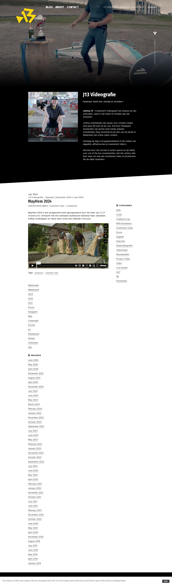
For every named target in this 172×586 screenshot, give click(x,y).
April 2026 (33, 369)
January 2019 (34, 563)
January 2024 (34, 413)
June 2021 (33, 506)
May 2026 (33, 364)
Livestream (33, 320)
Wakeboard (33, 289)
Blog (49, 7)
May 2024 (33, 400)
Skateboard (72, 206)
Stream (31, 338)
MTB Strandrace (124, 223)
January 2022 (34, 488)
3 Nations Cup (123, 219)
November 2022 (36, 453)
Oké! (166, 581)
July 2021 (32, 501)
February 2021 (35, 510)
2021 (30, 303)
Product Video (123, 258)
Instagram (33, 311)
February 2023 (35, 444)
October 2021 (34, 497)
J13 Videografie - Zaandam (41, 197)
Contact (73, 7)
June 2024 (78, 197)
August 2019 (34, 541)
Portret (31, 325)
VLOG (119, 214)
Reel (30, 316)
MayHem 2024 (40, 201)
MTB (118, 210)
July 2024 (33, 391)
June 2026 (33, 360)
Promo (31, 307)
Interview (120, 241)
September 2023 (36, 426)
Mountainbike (122, 254)
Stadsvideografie (124, 245)
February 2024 (35, 408)
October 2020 (35, 519)
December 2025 (36, 373)
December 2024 (63, 197)
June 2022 (33, 470)
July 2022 (33, 466)
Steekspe (85, 218)
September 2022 (36, 461)
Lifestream (33, 342)
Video (119, 263)
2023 (30, 294)
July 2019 (32, 545)
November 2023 (36, 417)
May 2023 (33, 439)
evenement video (51, 273)
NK (117, 276)
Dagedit (120, 236)
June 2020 (33, 523)
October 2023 (35, 422)
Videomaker (122, 250)
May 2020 (33, 528)
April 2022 (33, 479)
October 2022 (35, 457)
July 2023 (33, 430)
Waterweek (33, 285)
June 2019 (33, 550)
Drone (119, 232)
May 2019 (32, 554)
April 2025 (33, 382)
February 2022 (35, 483)
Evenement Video (56, 206)
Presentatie (121, 281)
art (29, 329)
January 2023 (34, 448)
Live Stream (122, 267)
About (59, 7)
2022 (30, 298)
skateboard (38, 273)
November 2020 (36, 514)
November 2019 (35, 536)
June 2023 (33, 435)
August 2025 (34, 377)
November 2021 (35, 492)
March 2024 (34, 404)
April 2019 (33, 558)
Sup (30, 347)
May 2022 (33, 475)
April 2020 (33, 532)
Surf (118, 272)
